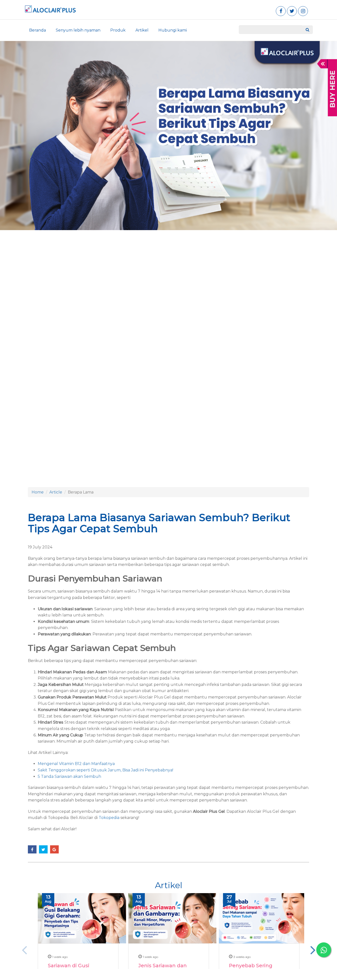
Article (55, 492)
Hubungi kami (172, 30)
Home (38, 492)
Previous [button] (24, 949)
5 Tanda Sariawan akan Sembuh (69, 776)
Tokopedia (109, 817)
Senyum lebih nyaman (78, 30)
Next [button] (312, 949)
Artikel (142, 30)
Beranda (37, 30)
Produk (118, 30)
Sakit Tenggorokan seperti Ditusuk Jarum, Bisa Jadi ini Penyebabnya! (105, 770)
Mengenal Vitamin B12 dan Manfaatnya (76, 763)
